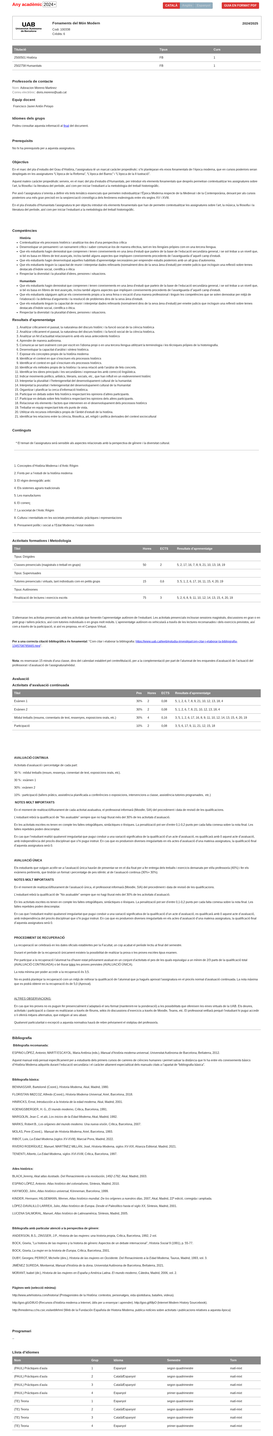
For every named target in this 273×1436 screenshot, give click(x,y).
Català (171, 5)
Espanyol (203, 5)
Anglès (187, 5)
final (66, 125)
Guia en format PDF (240, 5)
